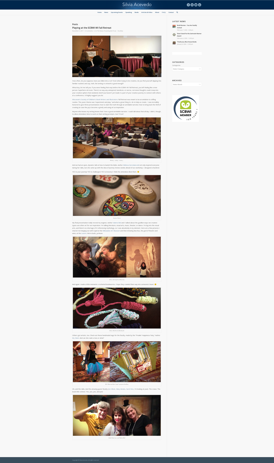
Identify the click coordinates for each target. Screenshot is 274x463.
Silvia (121, 31)
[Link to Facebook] (188, 4)
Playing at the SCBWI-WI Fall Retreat (91, 27)
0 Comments (89, 31)
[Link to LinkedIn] (199, 4)
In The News (99, 31)
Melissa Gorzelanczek (131, 165)
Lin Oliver (112, 389)
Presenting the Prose (110, 31)
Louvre (83, 233)
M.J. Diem (75, 338)
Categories (176, 65)
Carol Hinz (130, 389)
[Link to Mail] (192, 4)
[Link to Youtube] (195, 4)
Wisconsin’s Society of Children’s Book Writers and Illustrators (95, 99)
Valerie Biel (117, 223)
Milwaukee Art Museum (111, 231)
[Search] (176, 12)
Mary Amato (120, 389)
